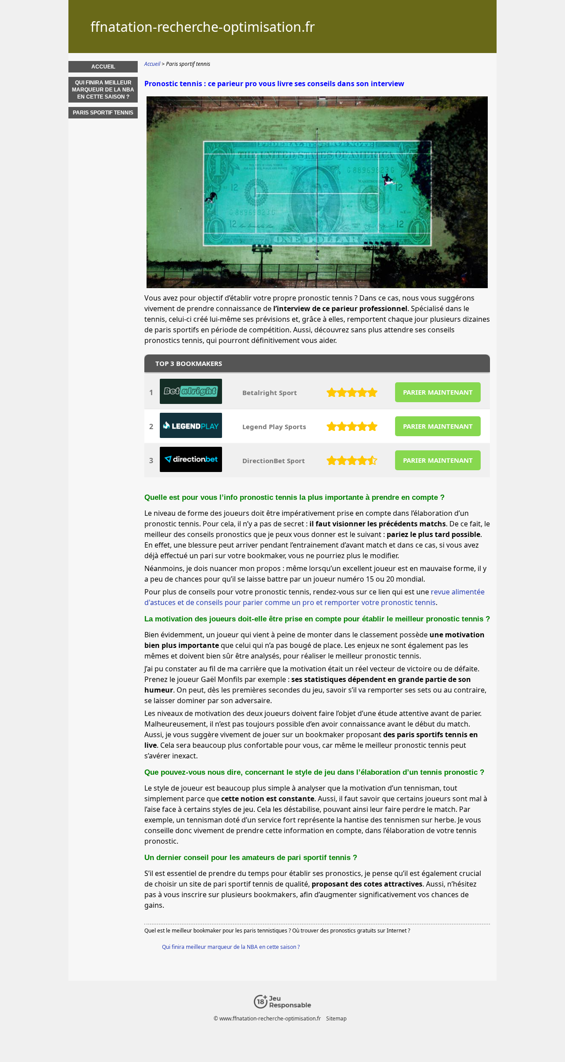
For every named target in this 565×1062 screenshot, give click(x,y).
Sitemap (336, 1018)
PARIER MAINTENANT (438, 392)
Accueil (103, 67)
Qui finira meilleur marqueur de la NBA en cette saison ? (231, 947)
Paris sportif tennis (103, 113)
